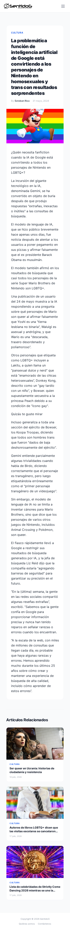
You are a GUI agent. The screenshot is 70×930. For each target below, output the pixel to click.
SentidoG (45, 919)
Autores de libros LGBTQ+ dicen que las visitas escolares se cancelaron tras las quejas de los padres (34, 831)
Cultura (17, 32)
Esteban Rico (22, 100)
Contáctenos (44, 923)
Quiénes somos (27, 923)
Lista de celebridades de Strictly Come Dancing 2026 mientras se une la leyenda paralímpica (35, 890)
